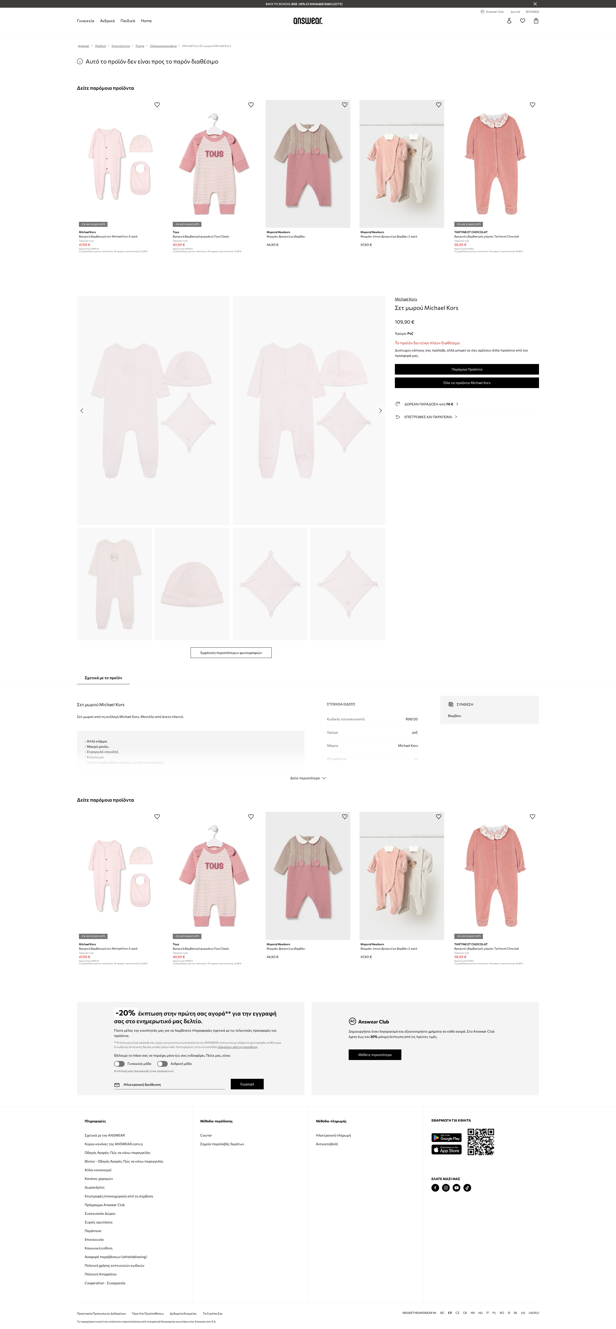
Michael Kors (406, 299)
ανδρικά (107, 20)
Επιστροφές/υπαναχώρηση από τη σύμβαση (119, 1196)
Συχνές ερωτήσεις (99, 1222)
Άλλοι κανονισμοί (98, 1170)
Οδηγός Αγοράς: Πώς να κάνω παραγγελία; (117, 1152)
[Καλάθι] (536, 21)
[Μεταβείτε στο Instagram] (446, 1188)
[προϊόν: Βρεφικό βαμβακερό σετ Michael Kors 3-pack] (120, 164)
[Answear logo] (308, 20)
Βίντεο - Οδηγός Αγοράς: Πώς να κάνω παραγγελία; (124, 1161)
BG (442, 1312)
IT (487, 1312)
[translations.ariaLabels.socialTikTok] (467, 1187)
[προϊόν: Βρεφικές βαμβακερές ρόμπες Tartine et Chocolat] (495, 164)
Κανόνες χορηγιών (99, 1178)
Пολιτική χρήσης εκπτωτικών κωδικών (114, 1265)
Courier (206, 1135)
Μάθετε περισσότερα (375, 1055)
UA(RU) (534, 1312)
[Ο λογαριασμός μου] (509, 21)
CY (450, 1312)
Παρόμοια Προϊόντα (467, 369)
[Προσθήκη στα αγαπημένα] (157, 104)
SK (515, 1312)
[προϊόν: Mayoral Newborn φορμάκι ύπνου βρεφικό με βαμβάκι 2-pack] (401, 164)
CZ (457, 1312)
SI (509, 1312)
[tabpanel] (308, 733)
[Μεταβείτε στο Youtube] (456, 1188)
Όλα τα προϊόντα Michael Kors (466, 383)
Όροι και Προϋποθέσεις (148, 1313)
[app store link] (446, 1148)
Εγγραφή (247, 1084)
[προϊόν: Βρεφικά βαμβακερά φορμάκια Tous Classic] (214, 164)
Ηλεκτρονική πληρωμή (333, 1135)
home (146, 20)
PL (494, 1312)
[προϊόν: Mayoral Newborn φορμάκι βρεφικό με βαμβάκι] (308, 164)
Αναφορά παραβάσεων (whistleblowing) (116, 1257)
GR (465, 1312)
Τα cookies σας (213, 1313)
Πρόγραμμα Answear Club (105, 1205)
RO (502, 1312)
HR (473, 1312)
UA (523, 1312)
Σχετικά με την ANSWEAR (105, 1135)
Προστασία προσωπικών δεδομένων (101, 1313)
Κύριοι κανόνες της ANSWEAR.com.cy (114, 1144)
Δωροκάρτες (95, 1187)
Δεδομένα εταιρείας (183, 1313)
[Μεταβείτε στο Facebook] (435, 1188)
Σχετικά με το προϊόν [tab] (103, 677)
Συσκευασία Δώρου (100, 1213)
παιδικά (128, 20)
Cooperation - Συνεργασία (105, 1283)
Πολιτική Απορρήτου (101, 1274)
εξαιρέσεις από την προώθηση (237, 1046)
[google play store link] (446, 1137)
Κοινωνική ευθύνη (98, 1248)
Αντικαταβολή (327, 1144)
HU (480, 1312)
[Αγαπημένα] (523, 21)
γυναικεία (85, 20)
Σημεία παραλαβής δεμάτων (222, 1144)
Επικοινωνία (94, 1239)
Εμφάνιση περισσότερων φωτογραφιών (231, 653)
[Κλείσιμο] (535, 4)
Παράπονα (93, 1231)
